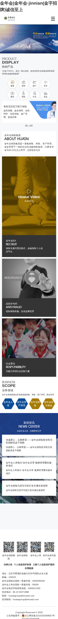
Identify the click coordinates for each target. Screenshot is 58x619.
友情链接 (29, 568)
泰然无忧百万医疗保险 (15, 106)
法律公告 (8, 564)
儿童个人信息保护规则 (43, 564)
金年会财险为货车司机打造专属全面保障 (27, 485)
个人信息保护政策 (22, 564)
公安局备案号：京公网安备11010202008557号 (30, 615)
